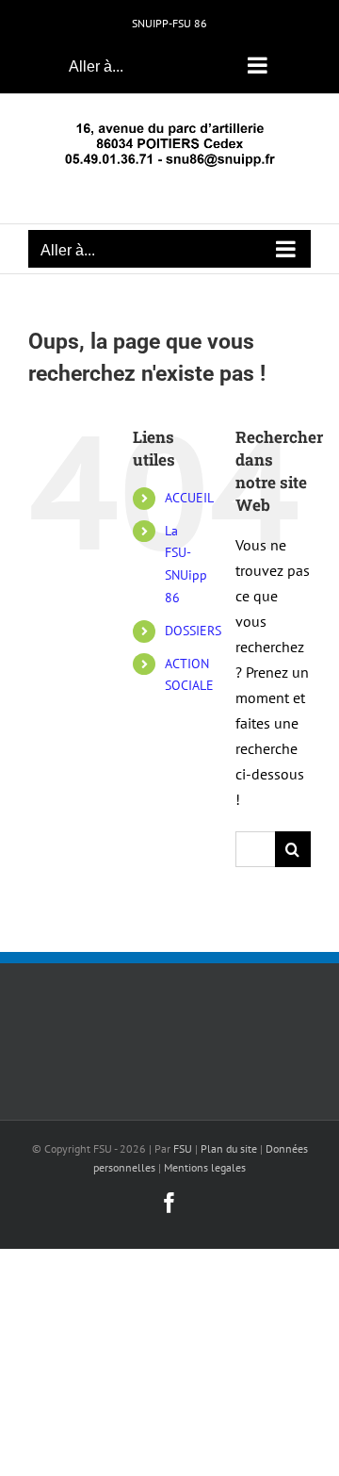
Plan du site (229, 1148)
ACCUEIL (189, 497)
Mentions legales (205, 1167)
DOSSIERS (193, 630)
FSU (182, 1148)
